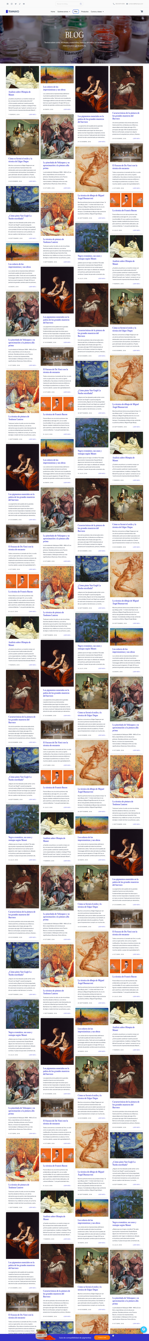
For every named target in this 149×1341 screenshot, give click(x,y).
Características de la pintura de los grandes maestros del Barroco (56, 1294)
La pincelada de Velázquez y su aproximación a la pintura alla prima (125, 1301)
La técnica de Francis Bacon (55, 1166)
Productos (84, 12)
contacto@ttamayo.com (136, 4)
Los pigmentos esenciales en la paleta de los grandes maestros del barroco (21, 1265)
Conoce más (102, 1337)
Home (53, 12)
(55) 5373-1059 (120, 4)
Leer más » (137, 1184)
